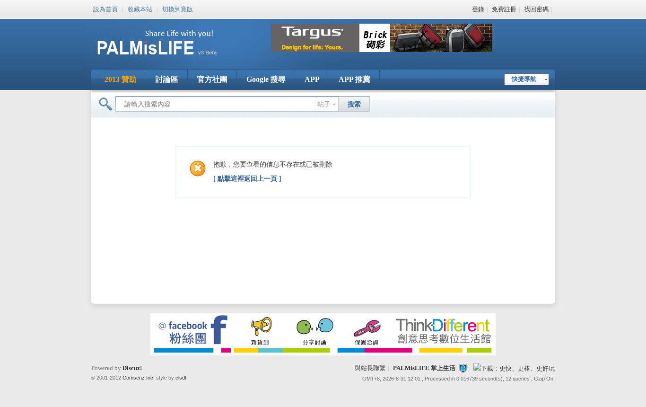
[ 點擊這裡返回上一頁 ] (247, 178)
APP (312, 79)
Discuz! (132, 368)
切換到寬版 (177, 8)
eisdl (180, 377)
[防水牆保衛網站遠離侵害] (463, 368)
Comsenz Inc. (138, 377)
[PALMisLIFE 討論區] (167, 58)
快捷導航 (524, 78)
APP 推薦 (354, 79)
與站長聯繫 (370, 368)
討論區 (167, 79)
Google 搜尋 (266, 79)
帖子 (324, 104)
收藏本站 (140, 8)
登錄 (478, 9)
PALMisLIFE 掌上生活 (424, 368)
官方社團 (212, 79)
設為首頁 (105, 8)
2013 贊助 (121, 79)
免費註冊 (504, 9)
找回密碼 (536, 9)
